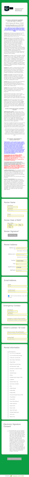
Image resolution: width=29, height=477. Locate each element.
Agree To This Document (14, 458)
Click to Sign (12, 235)
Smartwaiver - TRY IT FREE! (18, 475)
